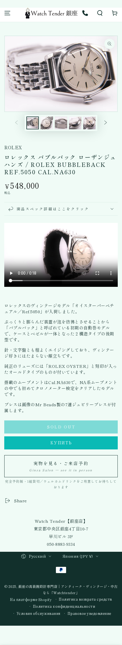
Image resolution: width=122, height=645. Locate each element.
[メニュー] (7, 13)
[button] (99, 13)
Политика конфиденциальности (64, 606)
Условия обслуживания (38, 613)
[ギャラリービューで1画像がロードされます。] (32, 123)
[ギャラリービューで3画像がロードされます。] (61, 123)
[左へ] (16, 123)
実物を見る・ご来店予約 (60, 466)
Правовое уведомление (89, 613)
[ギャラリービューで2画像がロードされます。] (47, 123)
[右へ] (105, 123)
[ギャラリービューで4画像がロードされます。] (75, 123)
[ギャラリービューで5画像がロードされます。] (89, 123)
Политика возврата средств (85, 599)
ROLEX (13, 147)
